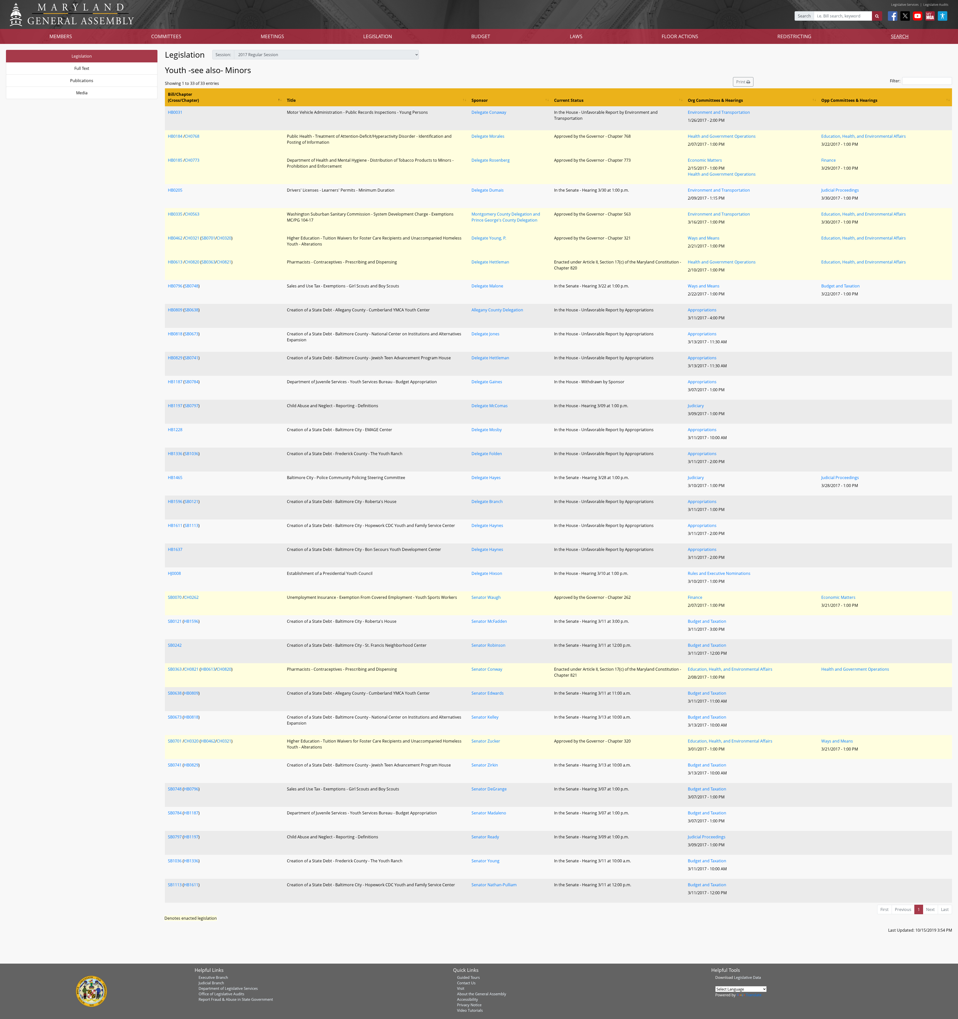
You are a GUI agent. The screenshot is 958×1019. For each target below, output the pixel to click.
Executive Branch (213, 977)
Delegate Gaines (487, 381)
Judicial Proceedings (840, 190)
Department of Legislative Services (228, 988)
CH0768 (192, 136)
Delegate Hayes (486, 477)
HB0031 (175, 112)
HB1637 (175, 549)
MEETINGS (272, 36)
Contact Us (466, 982)
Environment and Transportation (719, 112)
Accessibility (467, 999)
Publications (81, 80)
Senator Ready (485, 837)
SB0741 (191, 358)
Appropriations (702, 310)
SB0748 (191, 286)
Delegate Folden (487, 453)
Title (291, 100)
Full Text (81, 68)
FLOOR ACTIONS (680, 36)
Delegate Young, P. (489, 238)
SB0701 (208, 238)
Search (804, 16)
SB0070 (175, 597)
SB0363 (208, 262)
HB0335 (175, 214)
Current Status (569, 100)
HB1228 (175, 429)
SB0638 (191, 310)
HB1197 (175, 405)
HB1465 (175, 477)
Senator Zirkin (485, 765)
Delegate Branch (487, 501)
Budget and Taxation (840, 286)
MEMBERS (60, 36)
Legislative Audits (935, 4)
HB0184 (175, 136)
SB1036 (191, 453)
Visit (460, 988)
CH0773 (192, 160)
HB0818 (175, 334)
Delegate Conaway (489, 112)
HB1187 (175, 381)
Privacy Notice (469, 1004)
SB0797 (191, 405)
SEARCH (900, 36)
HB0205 (175, 190)
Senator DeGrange (489, 789)
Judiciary (696, 405)
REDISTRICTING (794, 36)
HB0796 (175, 286)
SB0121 (191, 501)
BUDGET (480, 36)
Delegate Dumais (488, 190)
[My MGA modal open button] (929, 16)
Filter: (895, 81)
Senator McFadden (489, 621)
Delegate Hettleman (490, 262)
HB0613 (175, 262)
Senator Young (485, 861)
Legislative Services (905, 4)
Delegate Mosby (487, 429)
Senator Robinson (488, 645)
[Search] (877, 16)
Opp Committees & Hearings (849, 100)
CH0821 (224, 262)
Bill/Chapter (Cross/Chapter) (183, 97)
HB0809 (175, 310)
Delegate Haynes (487, 525)
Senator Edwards (488, 693)
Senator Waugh (486, 597)
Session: (223, 54)
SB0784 (191, 381)
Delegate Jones (485, 334)
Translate (753, 994)
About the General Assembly (481, 993)
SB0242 (175, 645)
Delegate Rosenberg (491, 160)
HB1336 (175, 453)
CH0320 (224, 238)
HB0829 (175, 358)
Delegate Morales (488, 136)
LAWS (576, 36)
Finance (828, 160)
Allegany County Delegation (497, 310)
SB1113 (191, 525)
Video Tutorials (470, 1010)
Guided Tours (468, 977)
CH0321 (192, 238)
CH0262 (191, 597)
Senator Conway (487, 669)
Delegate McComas (490, 405)
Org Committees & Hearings (715, 100)
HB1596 (175, 501)
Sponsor (480, 100)
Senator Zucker (486, 741)
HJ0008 (174, 573)
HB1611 (175, 525)
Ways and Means (703, 238)
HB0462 (175, 238)
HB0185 (175, 160)
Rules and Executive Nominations (719, 573)
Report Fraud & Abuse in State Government (236, 999)
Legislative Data (747, 977)
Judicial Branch (211, 982)
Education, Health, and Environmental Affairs (863, 136)
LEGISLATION (377, 36)
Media (82, 93)
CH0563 (192, 214)
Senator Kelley (485, 717)
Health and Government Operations (722, 136)
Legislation (82, 56)
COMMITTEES (166, 36)
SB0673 (191, 334)
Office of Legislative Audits (221, 993)
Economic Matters (705, 160)
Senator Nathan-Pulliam (494, 885)
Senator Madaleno (489, 813)
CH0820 (192, 262)
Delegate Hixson (487, 573)
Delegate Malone (487, 286)
